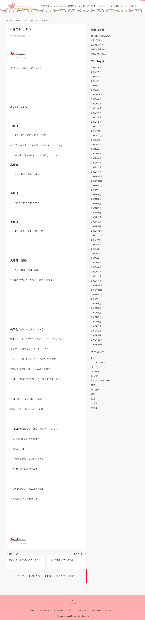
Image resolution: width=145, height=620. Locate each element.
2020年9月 (96, 244)
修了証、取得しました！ (102, 35)
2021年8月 (96, 194)
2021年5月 (96, 208)
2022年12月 (97, 131)
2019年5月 (96, 317)
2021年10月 (96, 185)
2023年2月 (96, 122)
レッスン (95, 376)
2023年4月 (96, 117)
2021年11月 (96, 181)
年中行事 (95, 389)
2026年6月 (96, 67)
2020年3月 (96, 271)
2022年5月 (96, 153)
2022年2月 (96, 167)
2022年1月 (96, 172)
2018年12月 (96, 340)
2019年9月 (96, 299)
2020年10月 (97, 240)
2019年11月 (96, 290)
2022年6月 (96, 149)
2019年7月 (96, 308)
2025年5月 (96, 76)
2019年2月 (96, 331)
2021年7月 (96, 199)
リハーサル (96, 371)
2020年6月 (96, 258)
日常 (93, 398)
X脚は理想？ (96, 40)
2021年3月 (96, 217)
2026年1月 (96, 72)
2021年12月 (96, 176)
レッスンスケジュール (101, 380)
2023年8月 (96, 99)
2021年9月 (96, 190)
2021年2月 (96, 222)
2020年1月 (96, 281)
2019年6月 (96, 312)
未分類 (94, 403)
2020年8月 (96, 249)
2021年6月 (96, 203)
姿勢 (93, 385)
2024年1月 (96, 90)
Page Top (72, 603)
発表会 (94, 408)
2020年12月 (97, 231)
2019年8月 (96, 303)
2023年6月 (96, 108)
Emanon (85, 616)
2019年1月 (96, 335)
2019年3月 (96, 326)
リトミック (96, 367)
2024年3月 (96, 85)
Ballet (93, 358)
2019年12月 (96, 285)
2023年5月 (96, 113)
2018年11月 (96, 344)
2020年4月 (96, 267)
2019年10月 (96, 294)
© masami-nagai (63, 616)
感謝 (93, 394)
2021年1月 (96, 226)
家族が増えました (99, 54)
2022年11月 (96, 135)
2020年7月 (96, 253)
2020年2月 (96, 276)
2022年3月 (96, 162)
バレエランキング (18, 57)
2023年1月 (96, 126)
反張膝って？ (97, 45)
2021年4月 (96, 212)
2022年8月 (96, 144)
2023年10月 (97, 94)
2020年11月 (96, 235)
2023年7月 (96, 103)
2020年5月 (96, 262)
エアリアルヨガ (98, 362)
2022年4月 (96, 158)
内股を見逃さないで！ (101, 49)
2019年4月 (96, 321)
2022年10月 (97, 140)
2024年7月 (96, 81)
